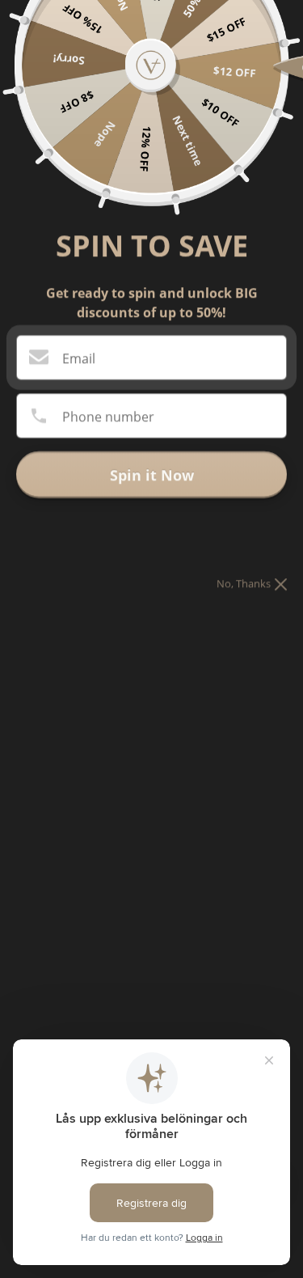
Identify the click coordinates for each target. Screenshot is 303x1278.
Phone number (108, 416)
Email (78, 358)
